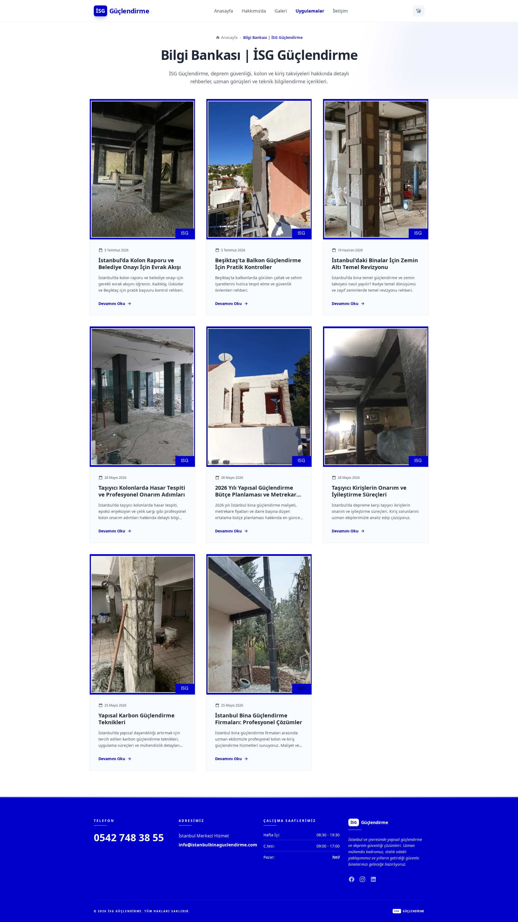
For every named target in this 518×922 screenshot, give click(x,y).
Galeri (281, 11)
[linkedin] (373, 879)
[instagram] (362, 879)
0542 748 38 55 (129, 837)
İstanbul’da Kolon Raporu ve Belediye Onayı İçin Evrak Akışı (139, 264)
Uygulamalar (310, 11)
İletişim (340, 11)
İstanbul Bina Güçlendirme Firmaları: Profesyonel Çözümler (258, 719)
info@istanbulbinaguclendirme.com (218, 845)
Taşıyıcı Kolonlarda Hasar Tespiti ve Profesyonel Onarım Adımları (141, 491)
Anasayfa (223, 11)
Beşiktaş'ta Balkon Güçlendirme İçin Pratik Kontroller (258, 264)
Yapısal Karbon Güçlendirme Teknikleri (136, 719)
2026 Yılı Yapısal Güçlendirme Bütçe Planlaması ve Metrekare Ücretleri (257, 494)
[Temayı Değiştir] (418, 11)
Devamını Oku (111, 303)
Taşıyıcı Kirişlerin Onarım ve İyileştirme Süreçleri (369, 491)
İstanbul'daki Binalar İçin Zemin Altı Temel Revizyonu (375, 264)
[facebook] (351, 879)
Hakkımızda (254, 11)
